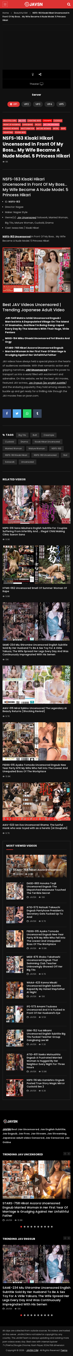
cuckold (9, 441)
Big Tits (22, 120)
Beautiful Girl (21, 12)
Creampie (47, 120)
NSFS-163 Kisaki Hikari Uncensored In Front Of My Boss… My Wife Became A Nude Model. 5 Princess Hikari (35, 187)
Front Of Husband (11, 124)
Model (56, 128)
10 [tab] (52, 1227)
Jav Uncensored (51, 124)
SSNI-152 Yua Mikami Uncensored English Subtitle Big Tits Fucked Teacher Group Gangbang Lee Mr (46, 1035)
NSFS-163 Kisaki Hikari (16, 455)
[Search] (69, 4)
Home (6, 12)
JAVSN (7, 1129)
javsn (19, 874)
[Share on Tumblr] (37, 413)
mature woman (37, 448)
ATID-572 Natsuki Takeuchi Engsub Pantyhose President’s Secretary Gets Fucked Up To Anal (45, 912)
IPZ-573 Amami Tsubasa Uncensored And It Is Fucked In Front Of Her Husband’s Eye (46, 1010)
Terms (64, 1350)
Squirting (8, 132)
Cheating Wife (34, 120)
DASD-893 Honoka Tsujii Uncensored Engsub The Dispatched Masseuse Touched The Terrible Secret (46, 888)
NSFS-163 (56, 448)
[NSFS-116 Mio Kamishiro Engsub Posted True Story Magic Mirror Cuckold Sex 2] (14, 1087)
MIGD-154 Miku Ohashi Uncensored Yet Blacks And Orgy (37, 340)
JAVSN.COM (32, 1350)
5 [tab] (35, 1227)
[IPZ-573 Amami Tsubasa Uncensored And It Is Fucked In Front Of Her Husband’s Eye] (14, 1014)
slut (65, 455)
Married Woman (11, 128)
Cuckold (58, 120)
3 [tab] (28, 1227)
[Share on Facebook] (7, 413)
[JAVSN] (36, 4)
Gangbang (28, 124)
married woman (13, 448)
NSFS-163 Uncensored (45, 455)
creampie (49, 435)
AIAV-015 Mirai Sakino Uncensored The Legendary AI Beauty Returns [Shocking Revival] (35, 709)
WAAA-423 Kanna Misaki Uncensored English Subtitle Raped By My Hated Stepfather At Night (46, 987)
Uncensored (27, 461)
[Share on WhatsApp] (27, 413)
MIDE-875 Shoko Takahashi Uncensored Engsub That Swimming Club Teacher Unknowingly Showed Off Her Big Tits (44, 963)
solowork (9, 461)
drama (24, 441)
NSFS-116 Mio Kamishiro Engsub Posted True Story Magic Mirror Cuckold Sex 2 (46, 1083)
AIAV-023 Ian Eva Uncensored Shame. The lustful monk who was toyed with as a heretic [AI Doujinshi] (35, 826)
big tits (22, 435)
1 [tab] (21, 1227)
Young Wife (20, 132)
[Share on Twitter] (17, 413)
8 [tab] (45, 1227)
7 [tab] (41, 1227)
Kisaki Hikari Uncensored (47, 441)
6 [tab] (38, 1227)
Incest (38, 124)
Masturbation (27, 128)
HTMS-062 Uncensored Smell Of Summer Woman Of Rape (35, 589)
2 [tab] (24, 1227)
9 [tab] (48, 1227)
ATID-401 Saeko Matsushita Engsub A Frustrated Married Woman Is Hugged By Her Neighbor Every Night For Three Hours (46, 1061)
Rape (63, 128)
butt (35, 435)
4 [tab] (31, 1227)
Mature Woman (43, 128)
